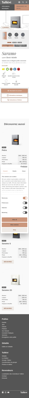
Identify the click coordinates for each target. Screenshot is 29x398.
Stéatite (5, 343)
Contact (4, 376)
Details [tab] (14, 171)
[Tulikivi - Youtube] (8, 392)
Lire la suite (5, 65)
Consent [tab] (5, 171)
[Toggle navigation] (26, 2)
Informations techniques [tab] (15, 95)
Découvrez (8, 261)
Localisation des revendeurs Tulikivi (13, 374)
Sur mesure (5, 331)
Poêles (5, 319)
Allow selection (14, 224)
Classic (4, 326)
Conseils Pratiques (7, 333)
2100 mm (19, 42)
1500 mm (9, 42)
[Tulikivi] (8, 2)
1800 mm (14, 42)
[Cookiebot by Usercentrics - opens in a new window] (20, 167)
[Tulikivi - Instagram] (5, 392)
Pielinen (4, 329)
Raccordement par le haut (20, 46)
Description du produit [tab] (16, 90)
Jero (3, 324)
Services (4, 335)
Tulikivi (5, 353)
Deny (14, 229)
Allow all (14, 219)
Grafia (10, 37)
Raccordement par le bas (8, 46)
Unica (22, 37)
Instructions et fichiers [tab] (16, 100)
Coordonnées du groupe (9, 362)
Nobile (16, 37)
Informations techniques (6, 7)
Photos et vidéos (7, 364)
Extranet (4, 378)
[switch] (25, 203)
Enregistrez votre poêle (9, 337)
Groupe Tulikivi (6, 360)
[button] (23, 2)
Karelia (4, 322)
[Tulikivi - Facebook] (3, 392)
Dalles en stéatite (7, 346)
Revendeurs (7, 370)
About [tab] (23, 171)
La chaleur (5, 358)
